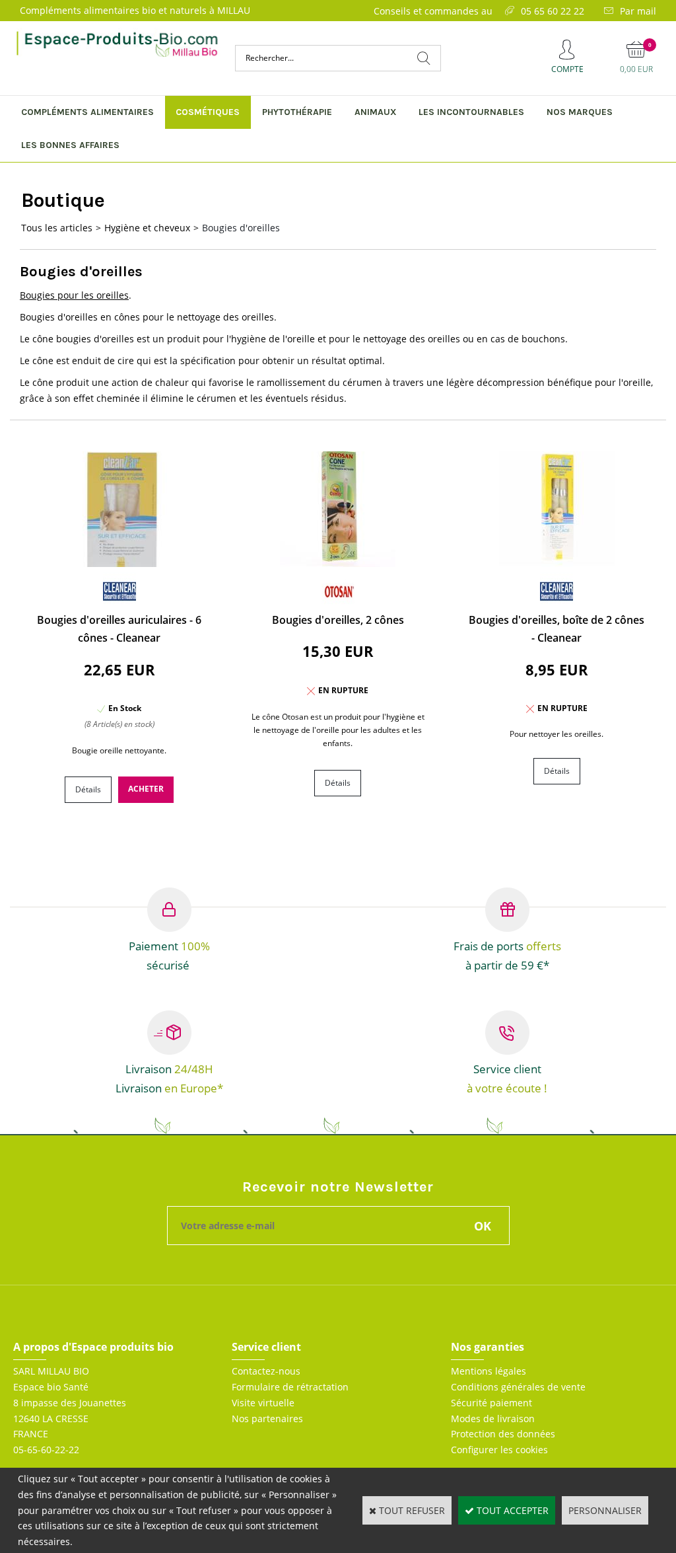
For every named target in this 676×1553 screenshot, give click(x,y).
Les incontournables (471, 112)
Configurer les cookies (499, 1449)
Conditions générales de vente (518, 1387)
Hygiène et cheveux (147, 227)
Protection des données (503, 1433)
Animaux (376, 112)
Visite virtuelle (263, 1402)
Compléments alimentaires (87, 112)
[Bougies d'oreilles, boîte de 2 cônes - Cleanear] (557, 563)
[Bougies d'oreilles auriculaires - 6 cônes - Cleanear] (119, 563)
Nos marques (580, 112)
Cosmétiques (208, 112)
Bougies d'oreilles (241, 227)
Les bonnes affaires (70, 145)
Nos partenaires (267, 1418)
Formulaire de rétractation (290, 1387)
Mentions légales (488, 1371)
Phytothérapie (297, 112)
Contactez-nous (266, 1371)
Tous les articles (56, 227)
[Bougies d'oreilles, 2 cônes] (337, 563)
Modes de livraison (493, 1418)
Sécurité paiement (491, 1402)
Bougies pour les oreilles (74, 295)
